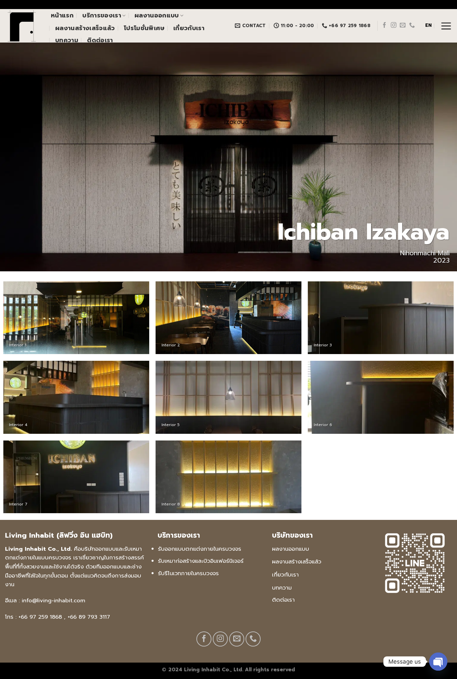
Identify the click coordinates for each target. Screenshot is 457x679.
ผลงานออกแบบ (156, 15)
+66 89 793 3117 (89, 617)
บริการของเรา (101, 15)
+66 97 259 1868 (40, 617)
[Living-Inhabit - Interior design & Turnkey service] (23, 26)
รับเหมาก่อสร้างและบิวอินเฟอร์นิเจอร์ (201, 561)
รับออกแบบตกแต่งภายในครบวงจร (199, 549)
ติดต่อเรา (100, 40)
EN (428, 25)
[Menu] (446, 25)
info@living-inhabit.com (53, 600)
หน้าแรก (62, 15)
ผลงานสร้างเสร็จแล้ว (85, 28)
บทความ (66, 40)
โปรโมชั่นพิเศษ (144, 28)
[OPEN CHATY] (438, 662)
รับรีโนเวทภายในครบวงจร (188, 573)
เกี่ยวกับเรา (188, 28)
